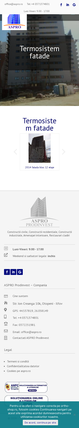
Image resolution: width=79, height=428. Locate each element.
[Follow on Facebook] (61, 5)
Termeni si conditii (18, 361)
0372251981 (27, 325)
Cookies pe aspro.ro (19, 371)
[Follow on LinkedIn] (68, 5)
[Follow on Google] (74, 5)
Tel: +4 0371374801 (38, 4)
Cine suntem (20, 296)
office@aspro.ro (14, 4)
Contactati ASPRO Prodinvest (31, 338)
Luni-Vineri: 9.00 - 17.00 (37, 11)
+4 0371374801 (28, 317)
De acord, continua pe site (40, 422)
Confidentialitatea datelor (23, 366)
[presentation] (15, 151)
